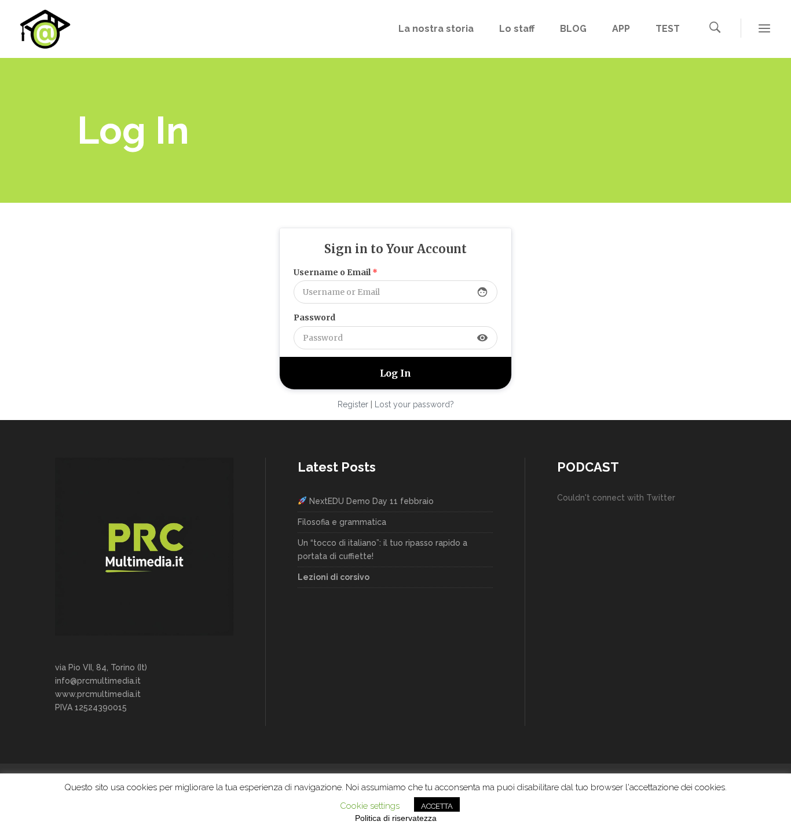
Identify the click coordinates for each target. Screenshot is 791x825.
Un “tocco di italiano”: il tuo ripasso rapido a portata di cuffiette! (382, 549)
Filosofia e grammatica (342, 522)
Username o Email (336, 272)
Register (353, 404)
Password (314, 317)
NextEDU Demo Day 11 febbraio (370, 501)
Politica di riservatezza (396, 818)
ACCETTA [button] (437, 806)
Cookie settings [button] (370, 806)
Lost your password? (414, 404)
